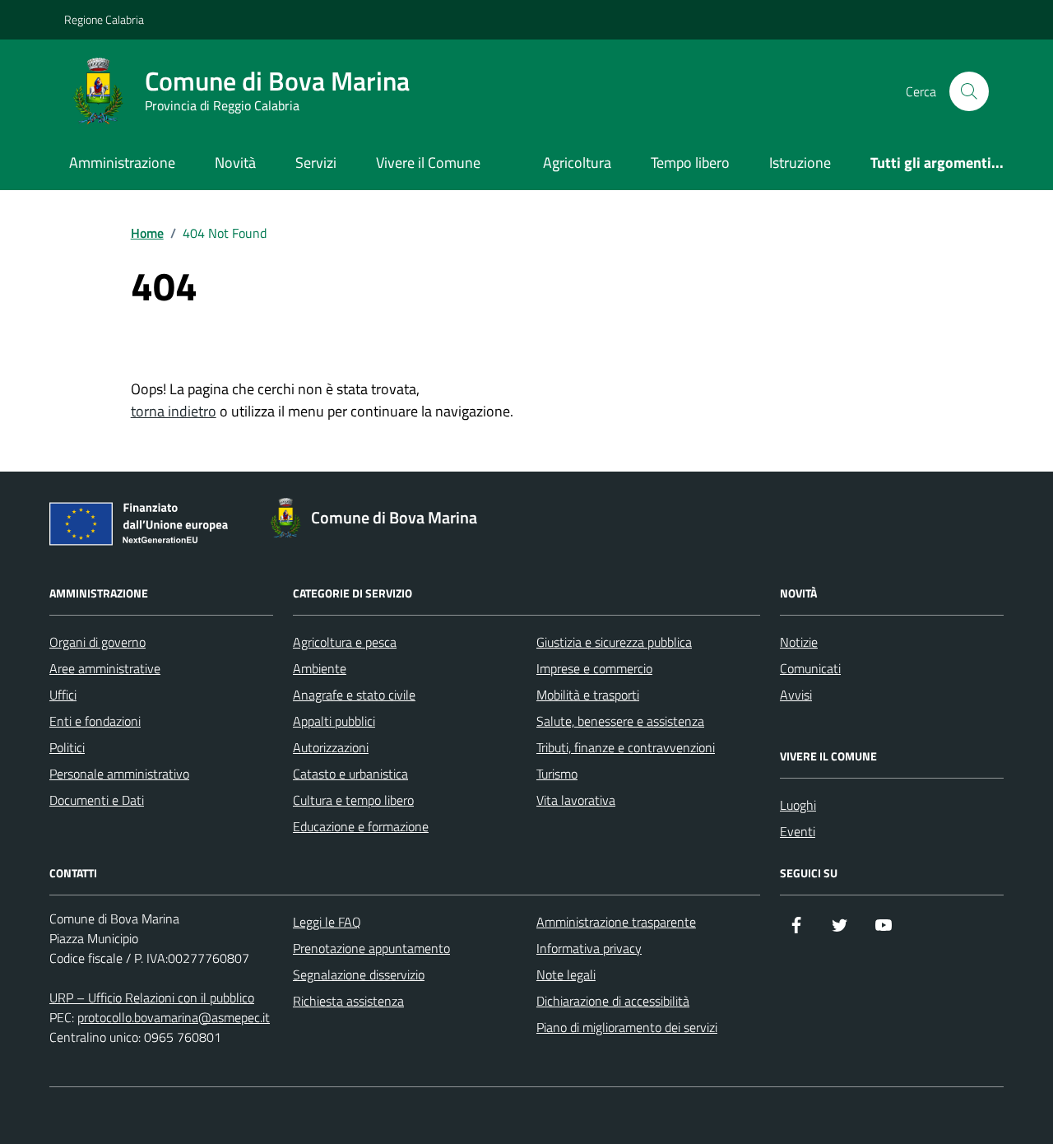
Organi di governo (97, 642)
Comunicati (810, 668)
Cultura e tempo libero (353, 800)
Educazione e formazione (361, 826)
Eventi (797, 831)
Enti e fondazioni (95, 721)
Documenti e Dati (96, 800)
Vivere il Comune (428, 162)
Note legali (566, 974)
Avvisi (796, 695)
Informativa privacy (589, 948)
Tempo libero (690, 162)
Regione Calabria (104, 19)
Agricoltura (577, 162)
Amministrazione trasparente (616, 922)
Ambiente (319, 668)
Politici (67, 747)
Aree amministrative (104, 668)
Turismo (557, 774)
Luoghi (798, 805)
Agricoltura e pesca (345, 642)
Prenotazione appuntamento (371, 948)
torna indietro (173, 411)
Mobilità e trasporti (587, 695)
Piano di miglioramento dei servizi (626, 1027)
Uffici (63, 695)
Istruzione (800, 162)
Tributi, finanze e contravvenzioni (625, 747)
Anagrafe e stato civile (354, 695)
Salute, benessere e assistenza (620, 721)
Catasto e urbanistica (350, 774)
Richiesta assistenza (348, 1001)
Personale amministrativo (119, 774)
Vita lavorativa (575, 800)
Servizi (315, 162)
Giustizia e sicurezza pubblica (614, 642)
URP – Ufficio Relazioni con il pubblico (151, 997)
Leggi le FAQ (327, 922)
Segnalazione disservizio (358, 974)
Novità (235, 162)
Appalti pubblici (334, 721)
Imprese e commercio (594, 668)
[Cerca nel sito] (969, 91)
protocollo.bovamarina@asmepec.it (173, 1017)
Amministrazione (122, 162)
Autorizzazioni (331, 747)
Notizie (799, 642)
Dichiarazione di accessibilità (612, 1001)
